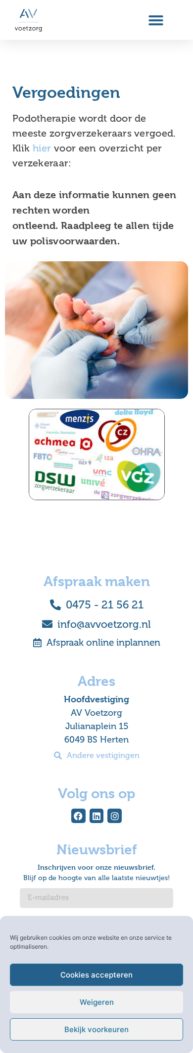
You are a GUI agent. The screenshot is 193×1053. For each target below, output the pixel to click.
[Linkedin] (97, 816)
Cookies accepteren (96, 974)
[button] (156, 20)
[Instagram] (114, 816)
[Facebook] (78, 816)
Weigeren (97, 1002)
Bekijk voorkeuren (96, 1029)
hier (42, 148)
